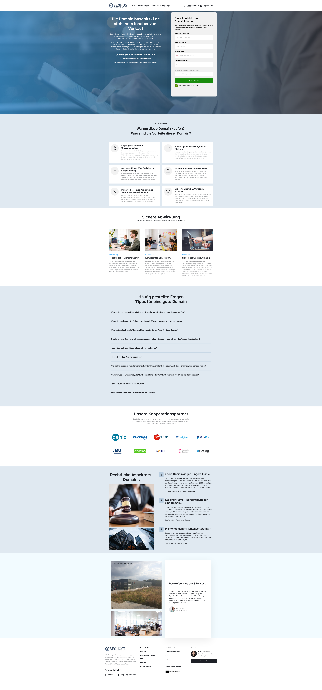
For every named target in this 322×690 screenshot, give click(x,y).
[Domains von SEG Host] (173, 672)
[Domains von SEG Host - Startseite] (115, 649)
